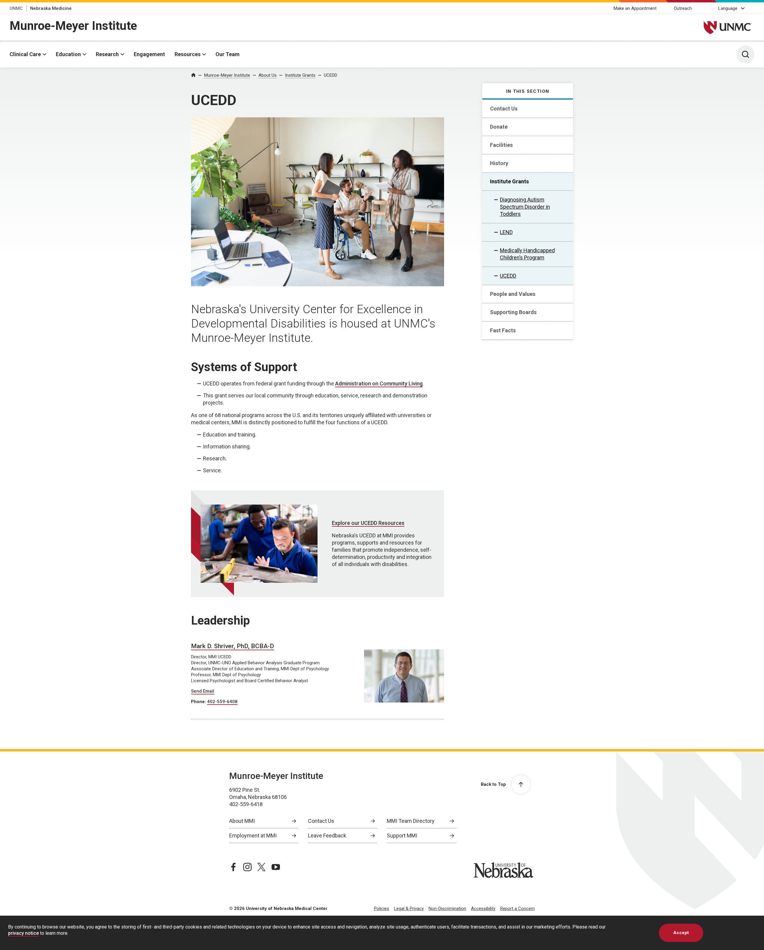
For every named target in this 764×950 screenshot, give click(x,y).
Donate (499, 127)
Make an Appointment (635, 8)
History (499, 163)
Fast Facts (503, 330)
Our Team (227, 54)
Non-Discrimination (447, 908)
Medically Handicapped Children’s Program (527, 254)
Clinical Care (25, 54)
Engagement (149, 54)
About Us (267, 75)
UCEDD (330, 75)
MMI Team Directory (411, 821)
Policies (381, 908)
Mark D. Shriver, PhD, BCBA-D (232, 646)
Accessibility (483, 908)
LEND (506, 232)
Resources (188, 54)
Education (68, 54)
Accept (681, 932)
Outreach (683, 8)
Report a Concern (517, 908)
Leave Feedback (327, 835)
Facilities (501, 145)
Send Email (202, 691)
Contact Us (503, 108)
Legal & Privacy (409, 908)
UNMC (16, 8)
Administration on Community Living (379, 383)
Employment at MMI (253, 835)
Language (727, 8)
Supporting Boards (513, 312)
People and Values (512, 294)
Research (107, 54)
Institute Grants (300, 75)
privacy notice (23, 933)
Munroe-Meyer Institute (73, 26)
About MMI (242, 821)
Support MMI (402, 835)
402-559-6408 (222, 701)
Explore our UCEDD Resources (368, 523)
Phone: (199, 701)
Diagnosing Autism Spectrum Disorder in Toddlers (525, 206)
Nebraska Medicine (51, 8)
